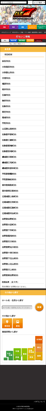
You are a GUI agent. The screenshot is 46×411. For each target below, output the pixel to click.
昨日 (23, 44)
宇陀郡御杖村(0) (9, 179)
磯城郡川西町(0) (9, 156)
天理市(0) (6, 78)
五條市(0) (6, 94)
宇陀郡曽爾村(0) (9, 173)
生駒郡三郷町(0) (9, 140)
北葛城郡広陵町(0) (10, 207)
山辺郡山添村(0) (9, 128)
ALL (11, 44)
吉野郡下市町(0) (9, 230)
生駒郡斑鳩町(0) (9, 145)
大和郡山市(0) (8, 72)
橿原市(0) (6, 83)
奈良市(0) (6, 61)
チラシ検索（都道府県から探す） (34, 32)
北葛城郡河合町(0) (10, 213)
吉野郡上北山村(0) (10, 263)
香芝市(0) (6, 111)
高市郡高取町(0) (9, 185)
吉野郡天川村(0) (9, 241)
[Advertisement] (23, 383)
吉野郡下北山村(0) (10, 258)
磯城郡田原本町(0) (10, 168)
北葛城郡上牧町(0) (10, 196)
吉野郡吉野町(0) (9, 218)
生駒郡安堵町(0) (9, 151)
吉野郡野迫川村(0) (10, 247)
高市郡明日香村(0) (10, 190)
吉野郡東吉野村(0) (10, 275)
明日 (19, 44)
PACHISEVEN (25, 406)
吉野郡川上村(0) (9, 269)
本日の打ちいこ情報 (17, 32)
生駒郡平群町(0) (9, 134)
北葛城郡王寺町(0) (10, 202)
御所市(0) (6, 100)
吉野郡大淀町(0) (9, 224)
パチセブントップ (6, 32)
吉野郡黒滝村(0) (9, 235)
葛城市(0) (6, 117)
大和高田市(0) (8, 66)
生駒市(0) (6, 106)
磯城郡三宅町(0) (9, 162)
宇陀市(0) (6, 123)
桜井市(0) (6, 89)
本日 (15, 44)
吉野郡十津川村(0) (10, 252)
